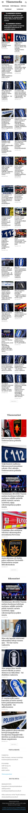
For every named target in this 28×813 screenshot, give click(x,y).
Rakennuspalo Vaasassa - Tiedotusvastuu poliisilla (6, 45)
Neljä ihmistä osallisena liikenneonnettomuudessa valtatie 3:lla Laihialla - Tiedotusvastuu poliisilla (20, 47)
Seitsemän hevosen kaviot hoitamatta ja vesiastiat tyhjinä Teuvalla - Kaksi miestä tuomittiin (7, 367)
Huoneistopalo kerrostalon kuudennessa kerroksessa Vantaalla (19, 197)
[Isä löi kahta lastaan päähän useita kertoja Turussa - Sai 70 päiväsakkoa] (21, 333)
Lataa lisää (13, 401)
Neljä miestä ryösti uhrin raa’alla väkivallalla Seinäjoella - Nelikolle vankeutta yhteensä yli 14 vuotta (7, 170)
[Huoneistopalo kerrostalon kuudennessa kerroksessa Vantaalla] (21, 189)
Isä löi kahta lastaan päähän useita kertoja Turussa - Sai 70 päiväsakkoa (20, 341)
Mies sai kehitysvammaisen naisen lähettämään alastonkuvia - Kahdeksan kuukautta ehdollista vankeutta (20, 272)
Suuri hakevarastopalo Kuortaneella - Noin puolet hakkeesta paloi (20, 241)
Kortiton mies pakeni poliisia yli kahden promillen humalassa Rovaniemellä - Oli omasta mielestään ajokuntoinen (7, 272)
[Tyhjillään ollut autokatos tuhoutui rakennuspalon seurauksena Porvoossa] (14, 520)
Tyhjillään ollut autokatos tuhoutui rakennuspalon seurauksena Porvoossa (12, 532)
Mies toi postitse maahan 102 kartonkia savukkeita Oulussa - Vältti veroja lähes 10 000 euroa (20, 294)
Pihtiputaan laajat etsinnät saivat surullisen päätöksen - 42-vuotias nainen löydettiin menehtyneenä (7, 221)
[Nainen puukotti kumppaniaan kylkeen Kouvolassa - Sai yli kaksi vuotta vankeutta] (21, 359)
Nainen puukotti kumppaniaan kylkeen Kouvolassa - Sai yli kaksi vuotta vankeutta (20, 367)
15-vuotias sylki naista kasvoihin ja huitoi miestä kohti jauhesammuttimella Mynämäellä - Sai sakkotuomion (20, 94)
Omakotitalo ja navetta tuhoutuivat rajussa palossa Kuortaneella (20, 315)
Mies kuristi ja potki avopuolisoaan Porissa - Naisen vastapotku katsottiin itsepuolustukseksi (20, 145)
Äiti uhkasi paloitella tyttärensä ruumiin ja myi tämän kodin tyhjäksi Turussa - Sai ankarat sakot (7, 387)
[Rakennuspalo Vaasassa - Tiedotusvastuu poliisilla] (7, 37)
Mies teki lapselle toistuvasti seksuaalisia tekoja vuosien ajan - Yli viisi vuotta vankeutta (20, 68)
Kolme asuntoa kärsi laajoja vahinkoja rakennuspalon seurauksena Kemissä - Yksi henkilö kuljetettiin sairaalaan (20, 171)
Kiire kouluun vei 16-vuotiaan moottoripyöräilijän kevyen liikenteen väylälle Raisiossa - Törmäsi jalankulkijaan (7, 199)
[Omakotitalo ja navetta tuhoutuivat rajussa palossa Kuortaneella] (21, 307)
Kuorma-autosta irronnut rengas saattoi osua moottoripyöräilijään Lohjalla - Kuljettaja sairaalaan (20, 221)
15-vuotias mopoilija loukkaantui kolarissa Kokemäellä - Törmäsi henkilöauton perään (5, 243)
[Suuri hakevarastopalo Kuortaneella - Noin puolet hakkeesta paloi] (21, 233)
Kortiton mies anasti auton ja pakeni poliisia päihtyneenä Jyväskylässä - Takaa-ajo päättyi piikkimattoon (7, 295)
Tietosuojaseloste (7, 774)
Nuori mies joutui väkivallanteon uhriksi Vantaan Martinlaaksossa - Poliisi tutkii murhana (7, 316)
